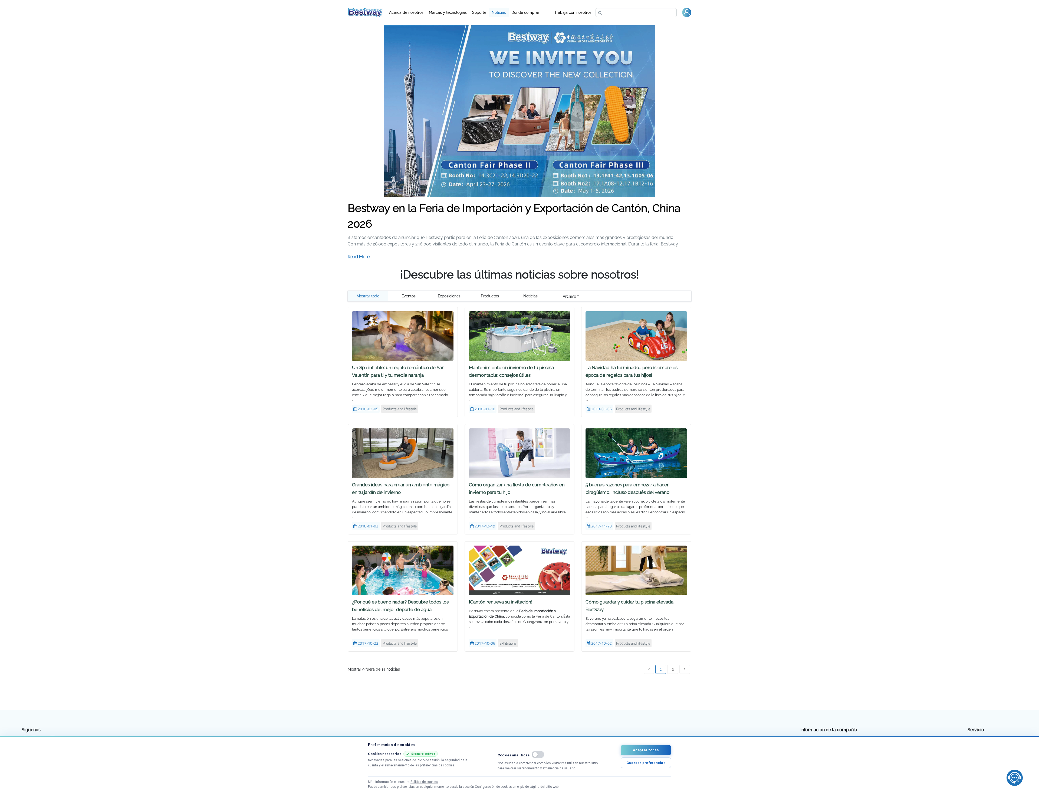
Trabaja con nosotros (572, 12)
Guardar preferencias (645, 763)
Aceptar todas (646, 750)
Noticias (499, 12)
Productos (490, 296)
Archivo (569, 296)
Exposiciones (449, 296)
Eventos (409, 296)
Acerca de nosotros (406, 12)
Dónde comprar (525, 12)
